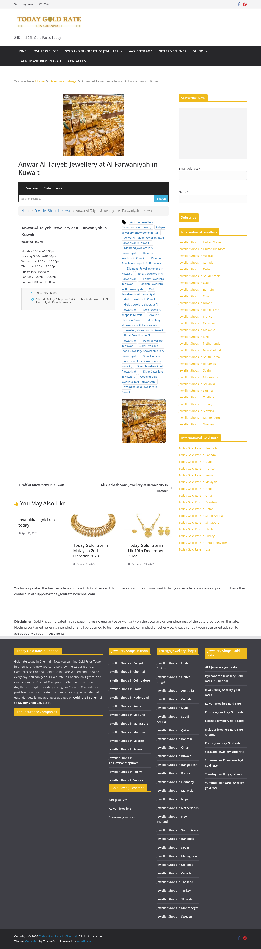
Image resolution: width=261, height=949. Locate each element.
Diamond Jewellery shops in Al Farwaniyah (143, 261)
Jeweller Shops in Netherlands (199, 343)
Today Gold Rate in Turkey (197, 536)
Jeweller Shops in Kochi (125, 706)
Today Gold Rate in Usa (194, 549)
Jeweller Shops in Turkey (195, 404)
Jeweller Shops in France (195, 316)
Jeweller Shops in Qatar (195, 283)
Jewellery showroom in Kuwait (143, 330)
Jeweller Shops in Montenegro (199, 418)
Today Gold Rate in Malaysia (198, 482)
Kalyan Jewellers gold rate (223, 703)
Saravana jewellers (122, 817)
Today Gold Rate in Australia (198, 448)
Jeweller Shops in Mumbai (127, 732)
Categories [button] (52, 188)
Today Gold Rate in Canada (197, 455)
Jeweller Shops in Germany (197, 323)
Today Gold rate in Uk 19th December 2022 (146, 551)
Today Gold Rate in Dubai (196, 462)
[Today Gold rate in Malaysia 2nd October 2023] (93, 516)
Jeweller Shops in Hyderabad (129, 697)
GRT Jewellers (118, 800)
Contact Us (77, 61)
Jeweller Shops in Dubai (195, 269)
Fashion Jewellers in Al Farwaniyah (142, 286)
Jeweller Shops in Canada (196, 262)
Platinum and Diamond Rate (40, 61)
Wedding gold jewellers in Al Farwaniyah (139, 379)
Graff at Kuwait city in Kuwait (41, 485)
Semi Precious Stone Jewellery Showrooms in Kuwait (141, 361)
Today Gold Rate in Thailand (198, 529)
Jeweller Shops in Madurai (127, 715)
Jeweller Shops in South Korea (199, 357)
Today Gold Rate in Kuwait (197, 475)
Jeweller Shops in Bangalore (128, 663)
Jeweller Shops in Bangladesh (199, 310)
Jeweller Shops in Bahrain (196, 289)
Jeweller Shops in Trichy (125, 772)
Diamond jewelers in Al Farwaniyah (137, 250)
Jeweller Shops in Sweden (196, 424)
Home (22, 51)
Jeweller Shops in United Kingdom (202, 249)
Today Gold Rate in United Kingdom (203, 543)
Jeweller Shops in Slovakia (196, 411)
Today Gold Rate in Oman (196, 495)
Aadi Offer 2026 (140, 51)
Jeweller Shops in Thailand (197, 397)
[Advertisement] (213, 133)
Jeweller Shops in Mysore (126, 741)
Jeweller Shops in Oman (195, 296)
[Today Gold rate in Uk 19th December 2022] (148, 516)
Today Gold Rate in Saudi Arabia (201, 516)
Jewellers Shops (45, 51)
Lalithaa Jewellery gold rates (224, 721)
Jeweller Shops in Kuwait (53, 211)
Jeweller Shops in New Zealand (200, 350)
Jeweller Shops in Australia (197, 256)
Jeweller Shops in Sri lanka (197, 384)
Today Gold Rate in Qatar (196, 509)
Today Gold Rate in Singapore (199, 522)
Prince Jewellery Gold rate (223, 743)
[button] (120, 51)
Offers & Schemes (172, 51)
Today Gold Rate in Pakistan (198, 502)
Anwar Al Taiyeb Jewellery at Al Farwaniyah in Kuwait (143, 240)
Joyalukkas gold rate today (37, 522)
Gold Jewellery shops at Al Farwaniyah (140, 307)
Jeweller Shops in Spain (195, 370)
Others (198, 51)
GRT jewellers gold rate (221, 667)
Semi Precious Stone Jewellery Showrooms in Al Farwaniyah (143, 351)
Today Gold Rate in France (197, 468)
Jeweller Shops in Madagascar (199, 377)
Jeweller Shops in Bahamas (197, 364)
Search (161, 198)
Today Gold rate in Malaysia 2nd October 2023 (90, 551)
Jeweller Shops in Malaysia (197, 330)
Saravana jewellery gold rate (224, 752)
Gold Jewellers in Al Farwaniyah (139, 292)
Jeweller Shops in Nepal (195, 337)
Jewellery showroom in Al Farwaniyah (141, 322)
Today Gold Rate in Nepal (196, 489)
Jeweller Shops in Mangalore (128, 723)
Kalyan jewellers (120, 808)
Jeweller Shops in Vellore (126, 780)
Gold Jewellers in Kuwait (140, 299)
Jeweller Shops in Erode (125, 689)
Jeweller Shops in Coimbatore (129, 680)
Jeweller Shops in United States (200, 242)
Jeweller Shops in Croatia (196, 391)
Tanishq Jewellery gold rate (224, 774)
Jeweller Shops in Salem (125, 749)
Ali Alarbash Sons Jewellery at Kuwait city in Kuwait (134, 488)
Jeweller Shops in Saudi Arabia (200, 276)
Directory (31, 188)
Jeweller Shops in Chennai (127, 672)
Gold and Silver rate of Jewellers (91, 51)
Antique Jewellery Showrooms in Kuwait (137, 224)
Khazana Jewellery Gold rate (224, 712)
